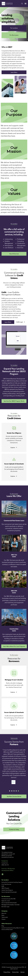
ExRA (3, 886)
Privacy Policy (7, 972)
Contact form (5, 863)
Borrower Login (5, 906)
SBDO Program (5, 888)
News (3, 915)
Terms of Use (15, 972)
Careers (3, 919)
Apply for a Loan (6, 900)
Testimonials (5, 917)
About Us (4, 913)
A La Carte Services (6, 884)
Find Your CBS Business (8, 868)
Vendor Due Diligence (7, 890)
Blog (3, 926)
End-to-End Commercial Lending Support (12, 882)
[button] (25, 3)
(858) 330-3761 (5, 865)
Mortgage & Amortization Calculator (11, 904)
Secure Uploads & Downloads (9, 892)
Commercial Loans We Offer (9, 898)
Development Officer (8, 870)
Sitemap (22, 972)
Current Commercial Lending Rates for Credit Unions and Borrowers (13, 928)
